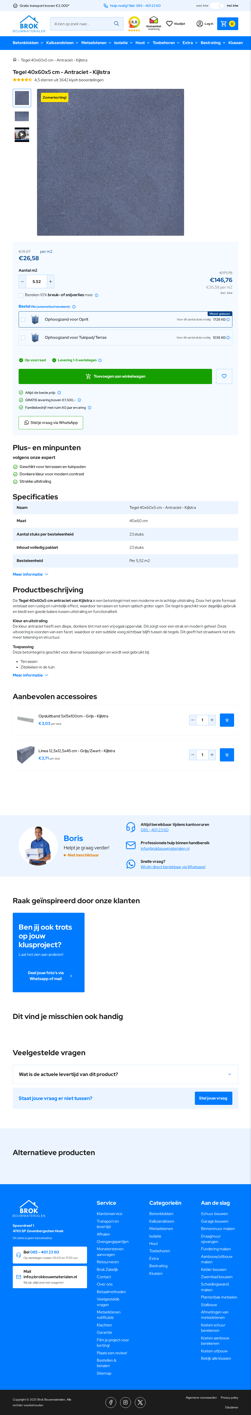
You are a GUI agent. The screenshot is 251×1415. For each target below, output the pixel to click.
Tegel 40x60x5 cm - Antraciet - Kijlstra (54, 60)
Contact (104, 1276)
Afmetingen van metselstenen (214, 1315)
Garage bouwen (214, 1221)
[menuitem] (113, 1213)
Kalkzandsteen (60, 42)
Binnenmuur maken (218, 1228)
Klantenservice (109, 1213)
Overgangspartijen (113, 1241)
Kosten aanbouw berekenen (215, 1340)
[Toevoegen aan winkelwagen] (227, 720)
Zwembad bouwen (217, 1276)
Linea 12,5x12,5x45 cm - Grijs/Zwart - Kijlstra (76, 750)
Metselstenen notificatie (109, 1315)
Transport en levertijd (108, 1224)
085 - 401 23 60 (155, 829)
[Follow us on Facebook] (110, 1402)
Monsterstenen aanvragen (110, 1251)
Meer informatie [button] (28, 574)
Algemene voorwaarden (201, 1398)
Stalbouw (209, 1304)
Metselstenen (93, 42)
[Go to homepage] (29, 23)
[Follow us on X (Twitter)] (140, 1402)
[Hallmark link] (153, 24)
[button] (22, 98)
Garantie (104, 1332)
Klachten (104, 1325)
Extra (188, 42)
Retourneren (108, 1261)
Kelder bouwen (213, 1269)
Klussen (235, 42)
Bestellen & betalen (106, 1363)
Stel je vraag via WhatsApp (54, 422)
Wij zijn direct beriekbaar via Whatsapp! (173, 866)
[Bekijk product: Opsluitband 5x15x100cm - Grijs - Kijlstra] (26, 720)
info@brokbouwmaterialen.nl (165, 848)
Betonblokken (25, 42)
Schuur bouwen (214, 1213)
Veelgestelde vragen (108, 1302)
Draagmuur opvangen (211, 1239)
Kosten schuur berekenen (213, 1327)
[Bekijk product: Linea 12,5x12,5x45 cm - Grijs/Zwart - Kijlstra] (26, 755)
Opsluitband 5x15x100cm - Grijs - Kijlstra (73, 716)
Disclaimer (231, 1407)
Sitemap (104, 1373)
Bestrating (211, 42)
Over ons (105, 1284)
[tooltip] (97, 295)
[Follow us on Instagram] (125, 1402)
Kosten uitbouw (214, 1351)
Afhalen (103, 1234)
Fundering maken (216, 1248)
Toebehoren (164, 42)
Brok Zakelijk (107, 1269)
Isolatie (121, 42)
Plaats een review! (112, 1353)
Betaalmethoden (111, 1291)
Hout (140, 42)
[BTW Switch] (218, 5)
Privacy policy (229, 1398)
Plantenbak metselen (219, 1297)
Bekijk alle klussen (216, 1358)
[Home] (15, 59)
